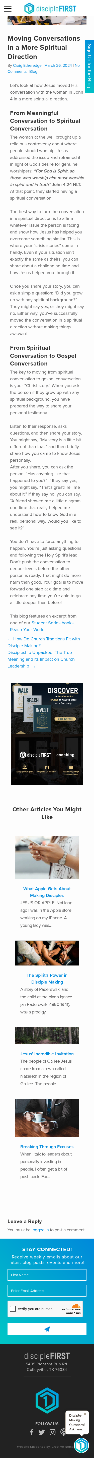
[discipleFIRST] (81, 1445)
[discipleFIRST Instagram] (52, 1431)
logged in (40, 1230)
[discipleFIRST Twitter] (42, 1431)
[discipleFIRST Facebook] (31, 1431)
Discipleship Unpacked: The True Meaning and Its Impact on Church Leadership (41, 659)
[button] (8, 8)
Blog (33, 71)
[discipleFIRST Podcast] (64, 1431)
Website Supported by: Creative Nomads (47, 1446)
